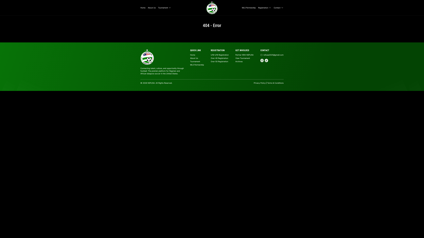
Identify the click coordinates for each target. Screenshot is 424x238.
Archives (239, 61)
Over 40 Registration (219, 58)
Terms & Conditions (275, 83)
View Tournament (242, 58)
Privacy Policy (260, 83)
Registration (263, 8)
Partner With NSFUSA (244, 55)
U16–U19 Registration (220, 55)
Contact (277, 8)
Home (142, 8)
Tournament (163, 8)
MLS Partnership (249, 8)
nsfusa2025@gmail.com (273, 55)
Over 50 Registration (219, 61)
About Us (152, 8)
